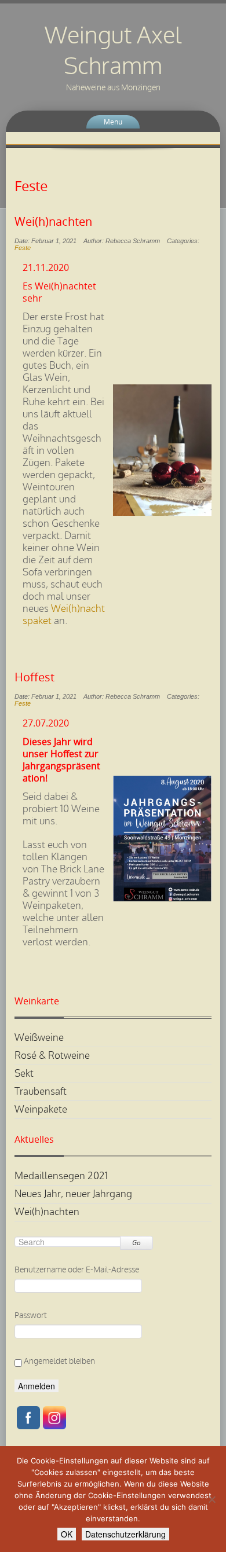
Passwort (30, 1315)
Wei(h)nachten (53, 221)
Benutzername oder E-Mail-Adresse (76, 1269)
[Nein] (211, 1499)
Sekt (24, 1073)
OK (66, 1534)
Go (136, 1243)
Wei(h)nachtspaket (64, 615)
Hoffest (34, 677)
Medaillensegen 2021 (61, 1176)
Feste (22, 247)
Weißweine (39, 1037)
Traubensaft (40, 1091)
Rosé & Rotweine (52, 1055)
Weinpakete (40, 1109)
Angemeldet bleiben (58, 1361)
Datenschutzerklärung (125, 1534)
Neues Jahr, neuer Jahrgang (73, 1194)
